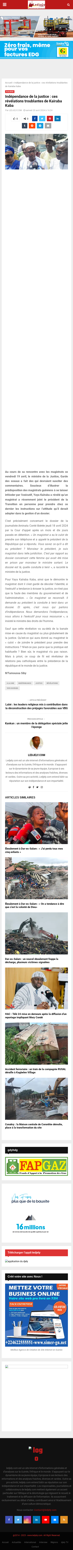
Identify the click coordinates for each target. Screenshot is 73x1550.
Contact (35, 1547)
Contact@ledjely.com (45, 1510)
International (30, 1542)
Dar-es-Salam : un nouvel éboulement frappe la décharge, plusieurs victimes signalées (31, 960)
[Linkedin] (36, 1519)
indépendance (24, 683)
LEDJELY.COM (15, 110)
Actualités (10, 91)
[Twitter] (18, 1519)
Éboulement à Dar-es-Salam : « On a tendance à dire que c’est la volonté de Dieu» (34, 905)
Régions (54, 1542)
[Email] (55, 1519)
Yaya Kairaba (12, 688)
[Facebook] (9, 1519)
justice (38, 683)
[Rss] (64, 1519)
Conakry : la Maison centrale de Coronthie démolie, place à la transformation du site (34, 1126)
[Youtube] (45, 1519)
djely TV (64, 1542)
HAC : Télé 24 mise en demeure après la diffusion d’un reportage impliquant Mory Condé (36, 1015)
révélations (52, 683)
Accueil (8, 82)
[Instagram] (27, 1519)
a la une (10, 683)
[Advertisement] (36, 321)
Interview (43, 1542)
